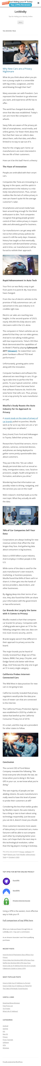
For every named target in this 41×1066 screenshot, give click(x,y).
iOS (4, 1031)
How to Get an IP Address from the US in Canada (19, 966)
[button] (20, 3)
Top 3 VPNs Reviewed (20, 5)
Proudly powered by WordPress (13, 1062)
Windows (6, 1048)
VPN (4, 1045)
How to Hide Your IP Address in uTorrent (16, 983)
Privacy (21, 852)
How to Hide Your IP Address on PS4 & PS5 (17, 986)
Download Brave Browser (11, 1003)
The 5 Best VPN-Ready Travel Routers (15, 988)
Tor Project (6, 1008)
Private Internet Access (21, 901)
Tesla (4, 857)
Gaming (5, 1029)
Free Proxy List (8, 1006)
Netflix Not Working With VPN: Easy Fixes (17, 963)
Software (28, 852)
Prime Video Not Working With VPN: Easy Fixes (18, 960)
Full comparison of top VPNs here (18, 920)
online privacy (30, 854)
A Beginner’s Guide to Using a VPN (14, 968)
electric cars (12, 854)
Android (5, 1026)
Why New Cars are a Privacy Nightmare (17, 70)
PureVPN (16, 880)
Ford (17, 854)
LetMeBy (21, 11)
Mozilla (22, 854)
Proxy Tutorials (8, 1040)
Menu (20, 22)
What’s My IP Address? (10, 1011)
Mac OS (5, 1034)
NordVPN (16, 891)
